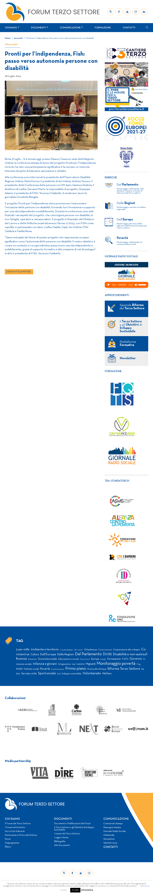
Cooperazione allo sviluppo (126, 650)
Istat (73, 664)
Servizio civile (29, 673)
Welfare (107, 673)
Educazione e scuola (68, 659)
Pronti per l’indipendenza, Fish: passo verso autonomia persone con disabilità (60, 38)
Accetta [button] (75, 890)
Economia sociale (47, 659)
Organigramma (12, 843)
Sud (59, 674)
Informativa (87, 890)
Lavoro (81, 664)
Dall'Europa (48, 654)
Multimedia (108, 835)
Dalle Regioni (65, 654)
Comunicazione (70, 28)
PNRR (19, 669)
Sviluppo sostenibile (71, 674)
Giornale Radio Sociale (114, 831)
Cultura (35, 654)
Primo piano (75, 669)
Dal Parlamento (88, 654)
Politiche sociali (31, 669)
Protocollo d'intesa (96, 669)
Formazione (103, 28)
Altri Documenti (62, 845)
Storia (8, 839)
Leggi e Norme (61, 838)
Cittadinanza (90, 650)
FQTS (125, 659)
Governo (136, 658)
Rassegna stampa (112, 827)
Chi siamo (11, 28)
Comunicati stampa (113, 824)
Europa (95, 659)
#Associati (11, 44)
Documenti (38, 28)
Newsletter (109, 839)
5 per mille (23, 649)
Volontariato (92, 673)
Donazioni (32, 659)
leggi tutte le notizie (19, 272)
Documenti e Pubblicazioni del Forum (72, 824)
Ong (139, 664)
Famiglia (103, 659)
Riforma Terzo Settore (123, 668)
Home (8, 38)
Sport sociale (47, 673)
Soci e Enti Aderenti (15, 831)
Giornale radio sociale (121, 256)
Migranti (90, 664)
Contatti (129, 28)
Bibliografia (59, 841)
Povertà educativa (57, 669)
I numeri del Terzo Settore (67, 834)
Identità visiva (110, 843)
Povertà (45, 668)
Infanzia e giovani (45, 663)
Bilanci (8, 847)
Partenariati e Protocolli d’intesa (21, 835)
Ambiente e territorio (45, 649)
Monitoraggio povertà (116, 664)
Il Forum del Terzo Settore (18, 824)
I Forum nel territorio (15, 827)
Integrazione (64, 664)
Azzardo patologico (66, 650)
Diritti (107, 654)
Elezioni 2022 (85, 659)
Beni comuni (78, 650)
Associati (18, 38)
